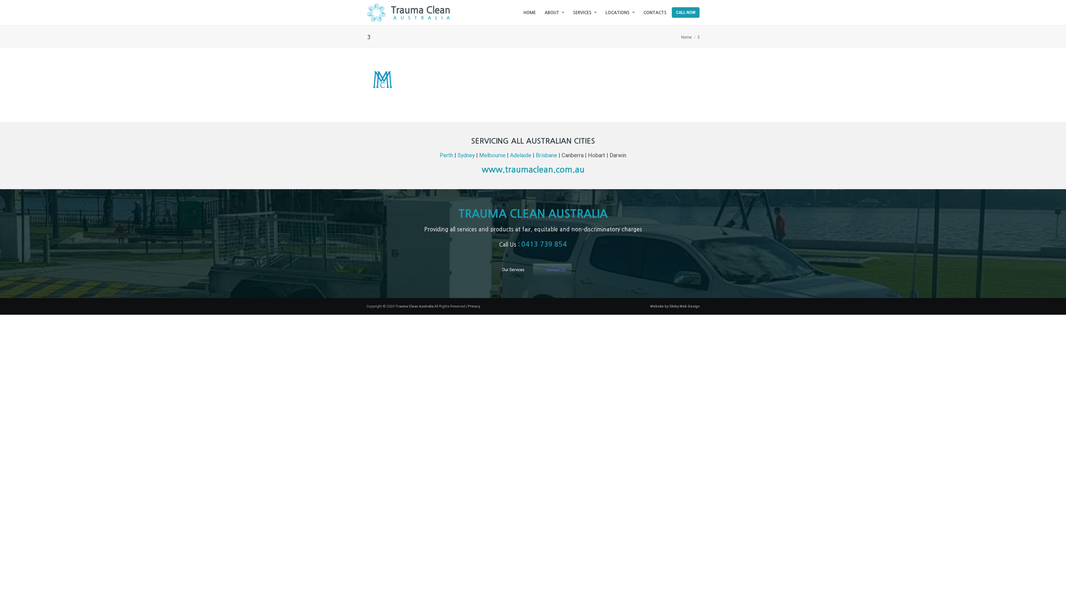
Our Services (513, 270)
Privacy (474, 306)
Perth (446, 155)
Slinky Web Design (684, 306)
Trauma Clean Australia (408, 12)
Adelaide (520, 155)
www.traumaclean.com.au (533, 170)
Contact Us (556, 270)
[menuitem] (529, 12)
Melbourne (492, 155)
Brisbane (546, 155)
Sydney (466, 155)
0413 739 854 (544, 244)
